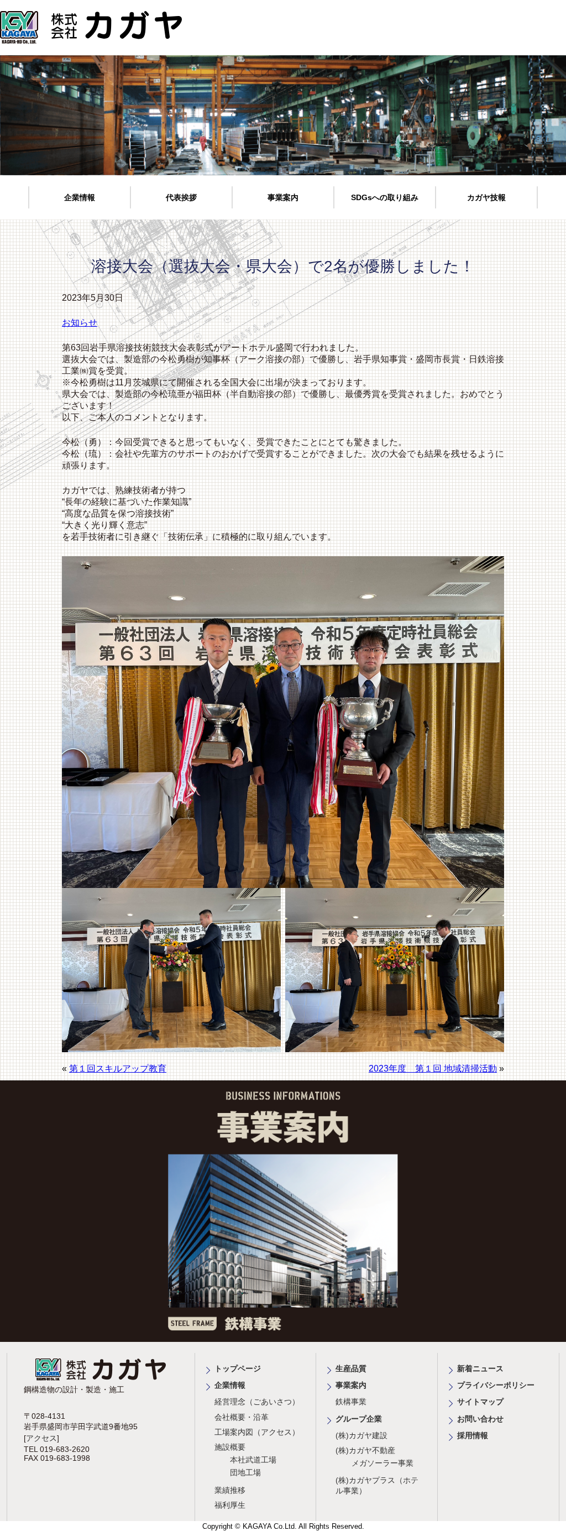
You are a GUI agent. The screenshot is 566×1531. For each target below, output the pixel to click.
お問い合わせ (480, 1418)
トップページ (237, 1368)
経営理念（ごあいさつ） (257, 1401)
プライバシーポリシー (495, 1385)
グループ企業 (359, 1418)
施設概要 (229, 1447)
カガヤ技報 (486, 197)
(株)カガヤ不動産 (365, 1450)
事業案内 (283, 197)
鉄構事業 (351, 1401)
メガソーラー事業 (382, 1463)
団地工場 (245, 1472)
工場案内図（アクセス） (257, 1432)
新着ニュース (480, 1368)
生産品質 (351, 1368)
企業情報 (79, 197)
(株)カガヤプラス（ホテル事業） (377, 1485)
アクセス (41, 1438)
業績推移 (229, 1490)
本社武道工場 (253, 1459)
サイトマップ (480, 1401)
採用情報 (472, 1435)
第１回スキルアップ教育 (117, 1068)
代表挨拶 (181, 197)
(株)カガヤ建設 (361, 1435)
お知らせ (79, 322)
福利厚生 (229, 1505)
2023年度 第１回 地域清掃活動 (433, 1068)
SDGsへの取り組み (384, 197)
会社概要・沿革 (241, 1417)
